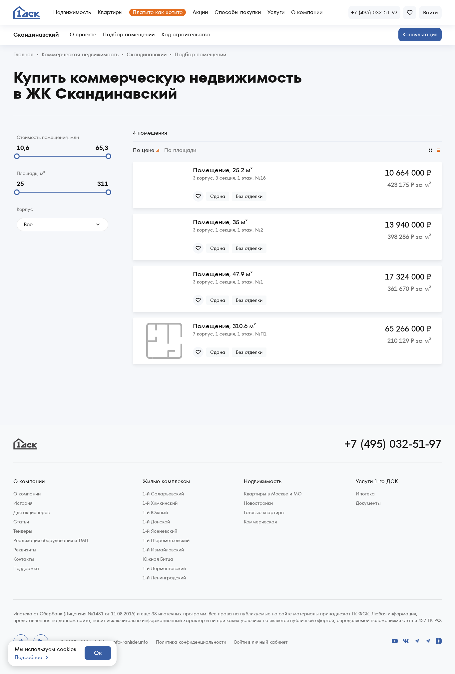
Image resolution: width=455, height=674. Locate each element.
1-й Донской (156, 521)
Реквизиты (24, 549)
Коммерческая (260, 521)
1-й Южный (155, 512)
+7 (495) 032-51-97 (393, 443)
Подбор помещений (129, 34)
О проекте (83, 34)
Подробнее (28, 657)
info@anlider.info (130, 642)
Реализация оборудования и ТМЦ (50, 540)
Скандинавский (36, 34)
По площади (180, 150)
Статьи (21, 521)
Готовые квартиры (264, 512)
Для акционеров (31, 512)
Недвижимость (72, 12)
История (22, 503)
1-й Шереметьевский (166, 540)
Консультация (420, 34)
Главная (23, 54)
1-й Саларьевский (163, 493)
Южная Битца (158, 559)
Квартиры (110, 12)
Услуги (275, 12)
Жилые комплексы (166, 481)
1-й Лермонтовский (164, 568)
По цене (143, 150)
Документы (368, 503)
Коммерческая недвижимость (80, 54)
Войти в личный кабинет (260, 642)
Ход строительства (185, 34)
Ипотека (365, 493)
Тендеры (22, 531)
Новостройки (258, 503)
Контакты (23, 559)
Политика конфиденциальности (191, 642)
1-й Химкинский (160, 503)
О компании (306, 12)
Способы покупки (238, 12)
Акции (200, 12)
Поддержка (26, 568)
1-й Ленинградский (164, 577)
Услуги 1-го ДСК (377, 481)
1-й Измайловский (163, 549)
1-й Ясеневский (160, 531)
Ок (98, 653)
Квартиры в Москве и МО (273, 493)
